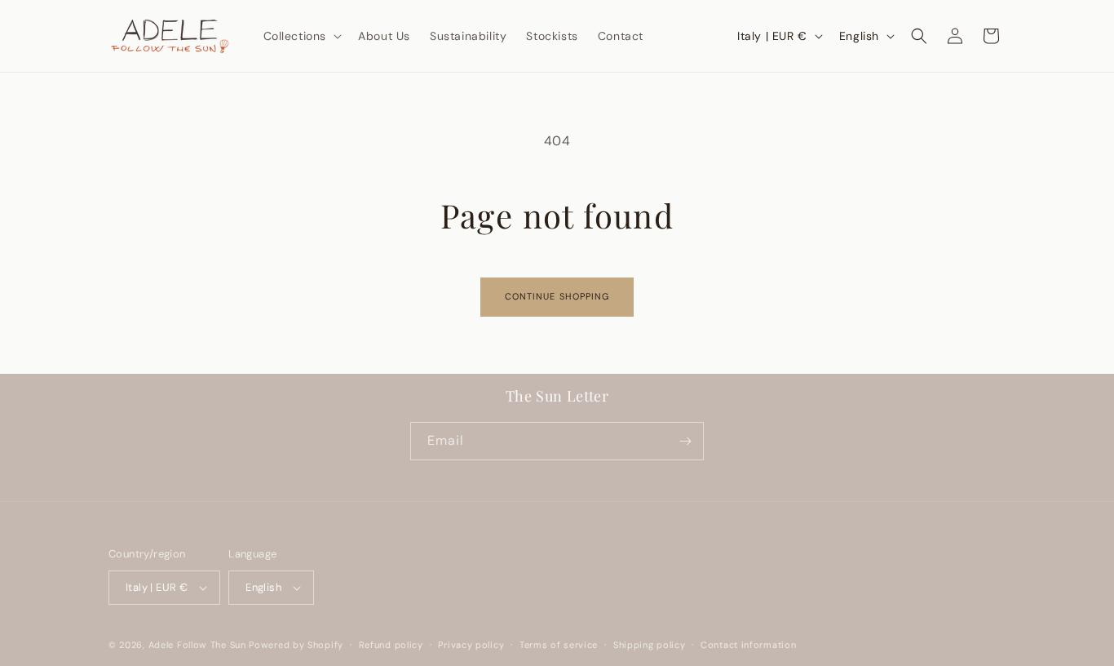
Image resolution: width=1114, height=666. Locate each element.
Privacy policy (471, 644)
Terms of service (558, 644)
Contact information (748, 644)
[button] (301, 36)
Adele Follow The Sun (197, 644)
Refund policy (391, 644)
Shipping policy (649, 644)
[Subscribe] (685, 441)
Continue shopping (557, 296)
